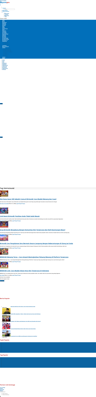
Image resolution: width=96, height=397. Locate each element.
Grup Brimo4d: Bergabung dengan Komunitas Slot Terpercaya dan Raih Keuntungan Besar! (32, 230)
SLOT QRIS (2, 389)
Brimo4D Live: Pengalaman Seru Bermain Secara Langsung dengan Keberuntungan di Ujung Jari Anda (36, 243)
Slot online (4, 344)
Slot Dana (2, 203)
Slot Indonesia (5, 351)
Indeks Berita (5, 393)
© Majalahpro (2, 391)
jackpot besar (5, 346)
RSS (6, 16)
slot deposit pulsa (5, 343)
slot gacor (4, 342)
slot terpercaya (5, 350)
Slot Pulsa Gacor (5, 352)
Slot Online (6, 203)
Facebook (7, 13)
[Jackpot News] (5, 3)
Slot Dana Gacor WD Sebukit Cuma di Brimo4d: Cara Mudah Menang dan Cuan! (28, 199)
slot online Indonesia (6, 348)
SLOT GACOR (2, 387)
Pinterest (7, 15)
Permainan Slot (5, 345)
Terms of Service (5, 394)
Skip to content (3, 0)
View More (2, 280)
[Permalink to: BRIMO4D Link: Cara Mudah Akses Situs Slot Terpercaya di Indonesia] (4, 268)
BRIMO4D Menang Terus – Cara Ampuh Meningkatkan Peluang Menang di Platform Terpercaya (34, 257)
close (1, 103)
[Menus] (0, 4)
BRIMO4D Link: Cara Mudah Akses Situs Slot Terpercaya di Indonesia (24, 271)
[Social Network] (2, 12)
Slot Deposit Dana (5, 349)
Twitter (6, 14)
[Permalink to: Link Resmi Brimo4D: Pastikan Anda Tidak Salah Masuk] (4, 213)
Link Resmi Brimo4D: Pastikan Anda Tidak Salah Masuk (20, 216)
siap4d (1, 388)
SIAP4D (1, 390)
